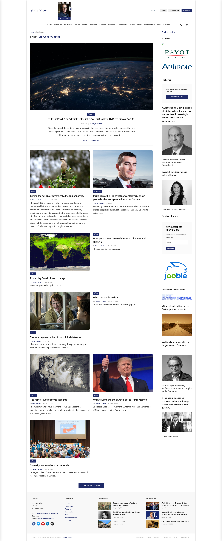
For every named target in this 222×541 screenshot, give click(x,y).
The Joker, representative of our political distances (55, 337)
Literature (123, 25)
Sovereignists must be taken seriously (49, 465)
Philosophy (112, 25)
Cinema (132, 25)
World (33, 191)
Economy (93, 25)
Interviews (68, 25)
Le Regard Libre (95, 123)
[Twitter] (38, 524)
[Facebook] (31, 10)
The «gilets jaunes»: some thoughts (48, 399)
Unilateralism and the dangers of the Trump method (120, 399)
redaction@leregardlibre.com (47, 513)
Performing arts (163, 25)
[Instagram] (40, 10)
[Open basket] (186, 25)
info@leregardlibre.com (46, 518)
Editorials (58, 25)
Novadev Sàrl (67, 537)
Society (85, 25)
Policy (77, 25)
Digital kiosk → (169, 32)
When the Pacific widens (105, 297)
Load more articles (91, 485)
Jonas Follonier (99, 203)
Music (139, 25)
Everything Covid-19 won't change (47, 278)
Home (49, 25)
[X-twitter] (36, 10)
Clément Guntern (37, 200)
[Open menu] (31, 25)
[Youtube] (44, 10)
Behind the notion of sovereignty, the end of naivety (57, 195)
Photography (149, 25)
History (102, 25)
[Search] (181, 24)
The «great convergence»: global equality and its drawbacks (91, 119)
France (33, 395)
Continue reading (91, 140)
